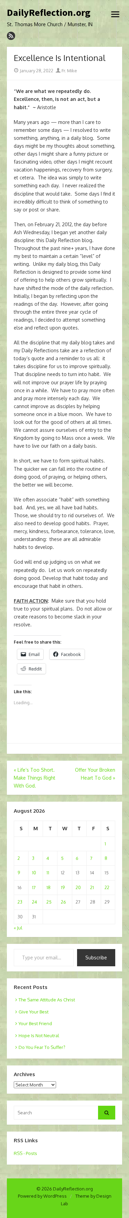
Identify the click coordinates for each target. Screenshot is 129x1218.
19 (63, 887)
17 (34, 887)
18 (48, 887)
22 (107, 887)
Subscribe (96, 957)
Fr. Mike (69, 70)
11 (47, 872)
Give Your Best (34, 1011)
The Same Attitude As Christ (47, 999)
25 (49, 902)
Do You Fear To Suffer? (42, 1047)
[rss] (11, 36)
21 (92, 887)
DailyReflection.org (48, 13)
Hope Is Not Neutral (39, 1035)
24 (34, 902)
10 (34, 872)
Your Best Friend (35, 1023)
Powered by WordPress (42, 1196)
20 (78, 887)
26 (63, 902)
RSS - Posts (25, 1153)
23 (20, 902)
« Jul (18, 927)
